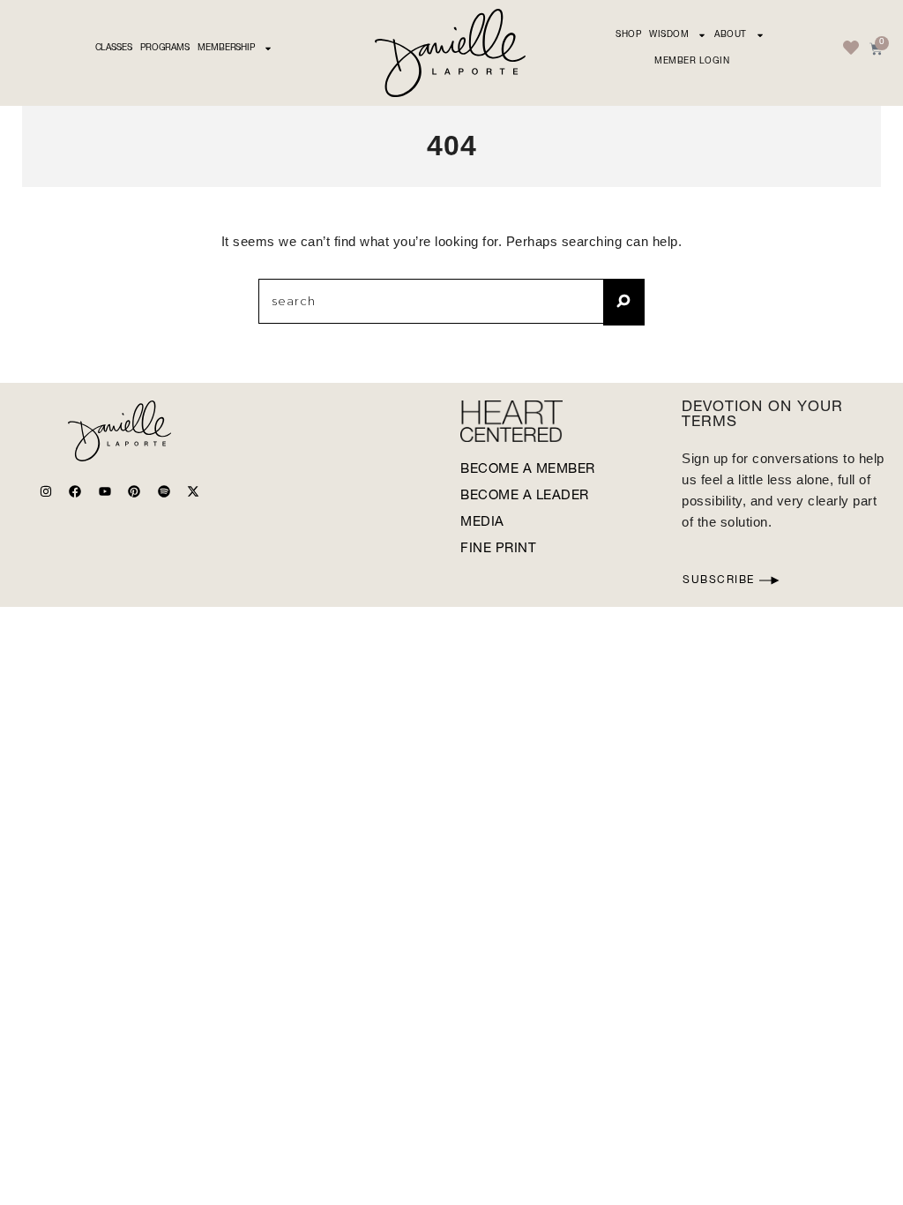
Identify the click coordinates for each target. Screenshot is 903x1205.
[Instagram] (46, 491)
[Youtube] (105, 491)
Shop (628, 35)
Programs (165, 48)
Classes (113, 48)
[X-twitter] (193, 491)
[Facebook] (75, 491)
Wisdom (669, 35)
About (730, 35)
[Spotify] (164, 491)
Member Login (691, 61)
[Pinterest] (134, 491)
